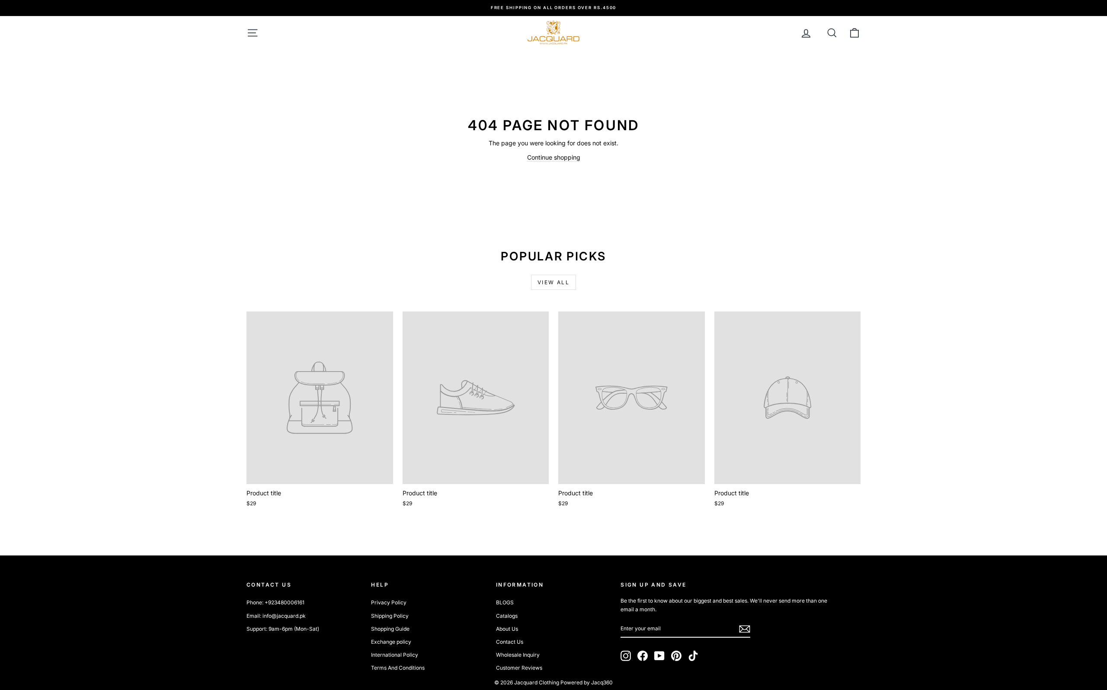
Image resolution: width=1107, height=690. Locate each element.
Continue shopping (553, 157)
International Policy (394, 654)
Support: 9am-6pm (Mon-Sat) (282, 629)
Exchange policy (391, 642)
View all (553, 282)
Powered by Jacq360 (586, 682)
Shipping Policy (390, 616)
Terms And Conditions (398, 667)
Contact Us (509, 642)
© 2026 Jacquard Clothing (526, 682)
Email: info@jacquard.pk (276, 616)
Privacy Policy (388, 602)
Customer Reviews (519, 667)
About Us (507, 629)
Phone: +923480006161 (275, 602)
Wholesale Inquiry (518, 654)
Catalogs (507, 616)
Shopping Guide (390, 629)
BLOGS (505, 602)
